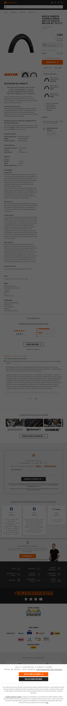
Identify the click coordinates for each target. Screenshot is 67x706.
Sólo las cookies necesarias (33, 679)
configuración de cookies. (49, 669)
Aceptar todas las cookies (32, 674)
